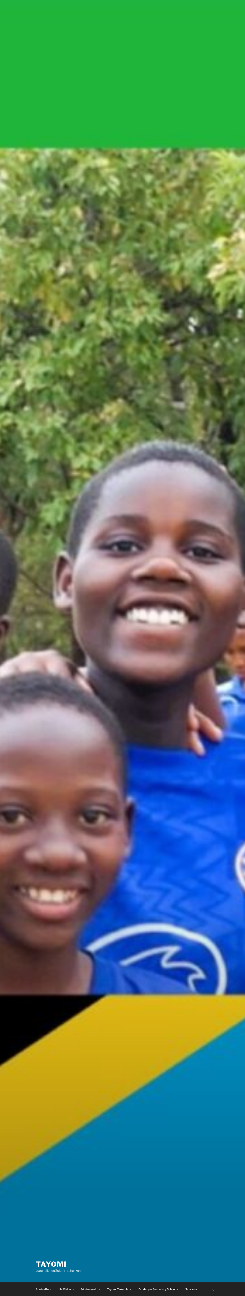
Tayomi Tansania (117, 1289)
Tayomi (51, 1264)
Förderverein (89, 1289)
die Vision (65, 1289)
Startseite (42, 1289)
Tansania (191, 1289)
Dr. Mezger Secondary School (157, 1289)
